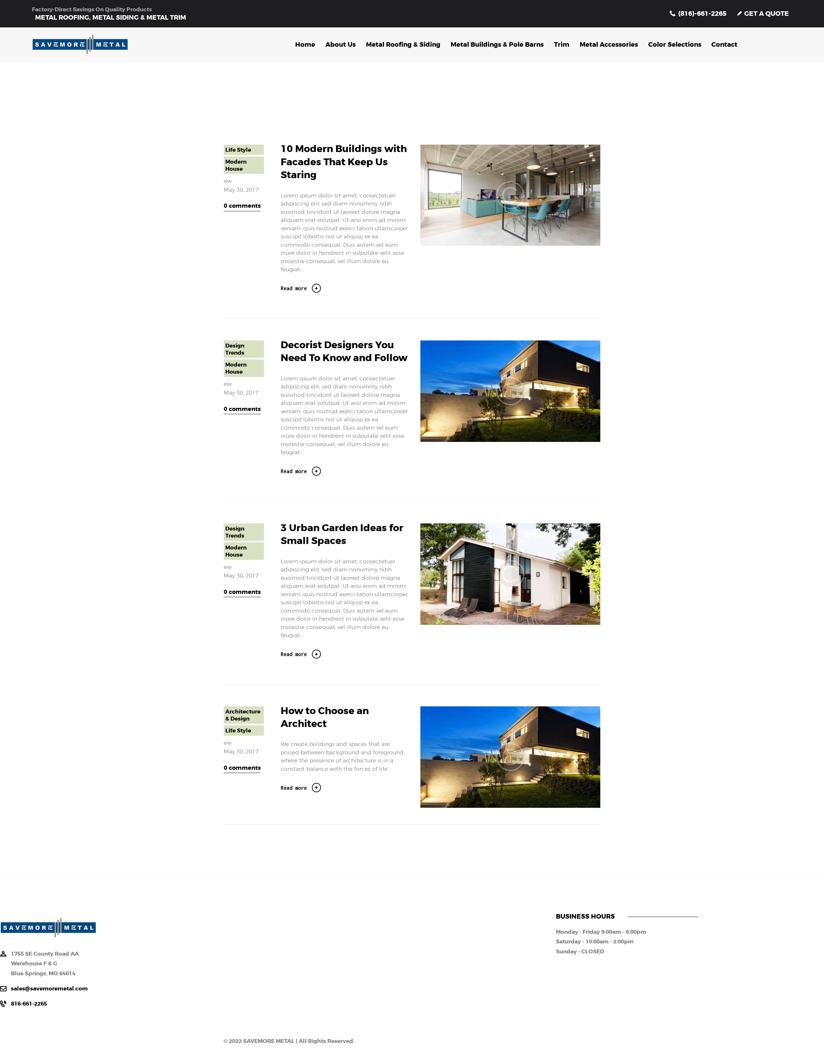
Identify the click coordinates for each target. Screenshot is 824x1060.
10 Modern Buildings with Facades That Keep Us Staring (344, 162)
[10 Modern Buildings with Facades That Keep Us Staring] (521, 195)
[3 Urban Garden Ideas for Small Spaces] (521, 574)
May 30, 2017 (241, 189)
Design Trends (234, 349)
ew (228, 181)
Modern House (236, 165)
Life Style (238, 149)
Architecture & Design (242, 715)
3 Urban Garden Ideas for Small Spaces (342, 535)
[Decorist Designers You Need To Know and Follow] (521, 391)
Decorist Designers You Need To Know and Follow (344, 352)
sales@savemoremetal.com (49, 988)
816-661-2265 (29, 1003)
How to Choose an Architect (325, 718)
